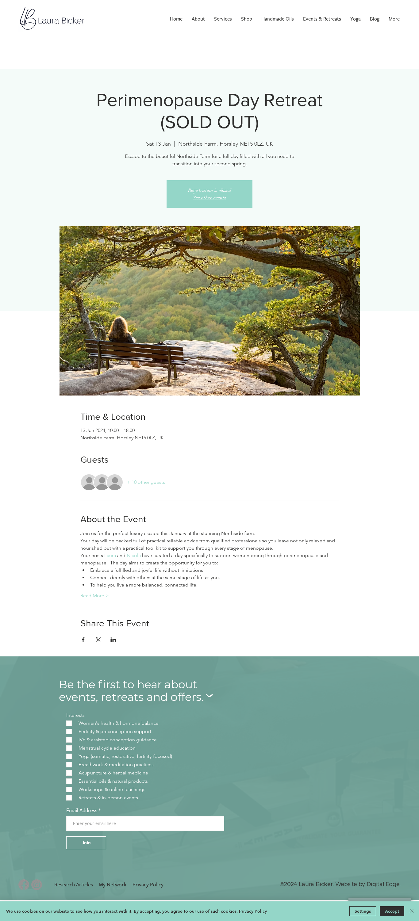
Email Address (81, 810)
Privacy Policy (253, 911)
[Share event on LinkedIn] (113, 639)
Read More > (94, 595)
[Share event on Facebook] (83, 639)
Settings (363, 911)
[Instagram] (36, 884)
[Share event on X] (98, 639)
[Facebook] (23, 884)
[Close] (411, 911)
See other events (209, 198)
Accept (392, 911)
